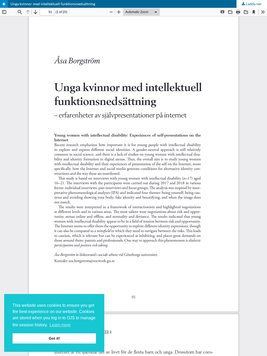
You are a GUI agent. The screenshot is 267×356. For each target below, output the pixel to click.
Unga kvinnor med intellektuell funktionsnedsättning (52, 4)
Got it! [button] (54, 338)
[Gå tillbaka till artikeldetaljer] (4, 4)
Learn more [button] (60, 325)
